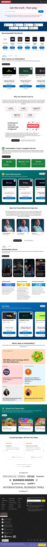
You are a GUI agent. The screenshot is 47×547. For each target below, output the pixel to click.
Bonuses (3, 504)
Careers (19, 504)
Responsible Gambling (13, 508)
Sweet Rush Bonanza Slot (25, 428)
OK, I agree (42, 544)
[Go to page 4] (25, 461)
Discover (4, 415)
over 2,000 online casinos (8, 289)
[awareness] (8, 536)
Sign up (43, 500)
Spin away (27, 383)
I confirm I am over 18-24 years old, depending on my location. (36, 503)
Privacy (32, 508)
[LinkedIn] (13, 233)
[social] (28, 540)
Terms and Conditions (12, 502)
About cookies (33, 544)
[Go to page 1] (20, 461)
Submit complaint (6, 156)
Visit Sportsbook (8, 198)
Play (5, 47)
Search (40, 11)
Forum (3, 506)
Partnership (20, 498)
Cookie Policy (11, 506)
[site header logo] (6, 2)
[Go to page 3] (23, 461)
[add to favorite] (15, 69)
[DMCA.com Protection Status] (5, 540)
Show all (42, 306)
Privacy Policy (11, 504)
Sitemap (19, 506)
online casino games (21, 290)
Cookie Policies (37, 508)
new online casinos (36, 60)
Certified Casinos (15, 140)
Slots (3, 502)
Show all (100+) (6, 256)
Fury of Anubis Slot (7, 428)
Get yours (5, 381)
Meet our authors (17, 240)
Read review (5, 45)
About (19, 500)
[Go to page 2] (22, 461)
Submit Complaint (12, 500)
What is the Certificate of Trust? (28, 140)
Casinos (3, 498)
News (3, 508)
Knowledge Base (12, 498)
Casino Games (4, 500)
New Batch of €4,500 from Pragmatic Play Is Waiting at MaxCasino (33, 379)
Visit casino (8, 86)
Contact (19, 502)
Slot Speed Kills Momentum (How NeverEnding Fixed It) (12, 399)
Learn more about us (28, 240)
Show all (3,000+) (6, 64)
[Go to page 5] (26, 461)
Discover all (42, 173)
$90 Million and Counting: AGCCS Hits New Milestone (16, 361)
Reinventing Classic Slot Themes (34, 398)
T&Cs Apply (5, 49)
